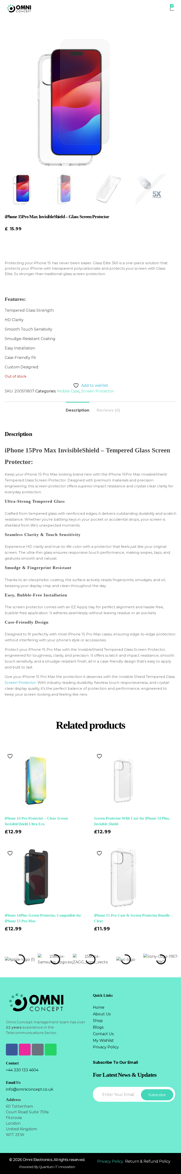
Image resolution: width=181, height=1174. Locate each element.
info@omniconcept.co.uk (29, 1089)
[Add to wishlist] (10, 756)
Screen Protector (97, 391)
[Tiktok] (38, 1049)
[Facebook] (12, 1049)
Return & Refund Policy (147, 1161)
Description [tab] (77, 410)
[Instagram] (25, 1049)
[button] (7, 959)
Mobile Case (68, 391)
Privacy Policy (110, 1161)
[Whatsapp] (51, 1049)
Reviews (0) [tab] (108, 410)
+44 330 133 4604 (22, 1070)
